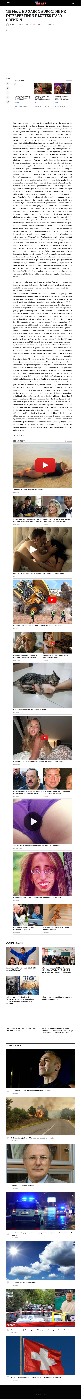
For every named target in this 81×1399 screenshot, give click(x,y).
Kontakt (46, 1394)
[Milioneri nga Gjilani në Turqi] (40, 1163)
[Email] (8, 102)
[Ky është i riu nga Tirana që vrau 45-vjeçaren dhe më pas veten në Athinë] (40, 1308)
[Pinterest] (8, 97)
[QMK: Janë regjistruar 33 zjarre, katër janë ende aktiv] (40, 1116)
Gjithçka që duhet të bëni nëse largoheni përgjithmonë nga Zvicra (37, 1377)
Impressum (38, 1394)
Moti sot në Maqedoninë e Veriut (23, 1282)
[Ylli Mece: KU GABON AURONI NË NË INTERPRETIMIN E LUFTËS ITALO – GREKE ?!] (40, 51)
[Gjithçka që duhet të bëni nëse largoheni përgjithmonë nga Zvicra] (40, 1355)
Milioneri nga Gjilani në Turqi (22, 1185)
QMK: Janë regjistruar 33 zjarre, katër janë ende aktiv (32, 1138)
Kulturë (33, 25)
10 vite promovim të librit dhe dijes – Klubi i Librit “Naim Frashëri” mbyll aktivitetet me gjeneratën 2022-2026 (56, 970)
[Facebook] (8, 83)
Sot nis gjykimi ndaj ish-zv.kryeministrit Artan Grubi (32, 1091)
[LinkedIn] (8, 93)
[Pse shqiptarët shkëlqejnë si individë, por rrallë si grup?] (22, 956)
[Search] (73, 3)
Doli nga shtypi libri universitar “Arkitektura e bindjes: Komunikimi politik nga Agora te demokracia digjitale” (20, 1000)
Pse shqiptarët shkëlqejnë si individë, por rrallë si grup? (21, 969)
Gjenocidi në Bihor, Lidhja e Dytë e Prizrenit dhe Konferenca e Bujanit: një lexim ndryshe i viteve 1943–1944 (57, 1030)
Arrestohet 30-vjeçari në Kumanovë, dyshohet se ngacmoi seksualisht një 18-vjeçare (41, 1234)
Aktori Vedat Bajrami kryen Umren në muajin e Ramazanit (57, 998)
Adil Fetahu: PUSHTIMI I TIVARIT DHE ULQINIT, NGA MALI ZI (21, 1029)
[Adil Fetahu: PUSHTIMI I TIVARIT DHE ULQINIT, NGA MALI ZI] (22, 1016)
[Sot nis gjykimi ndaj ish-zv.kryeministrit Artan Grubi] (40, 1068)
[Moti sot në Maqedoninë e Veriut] (40, 1260)
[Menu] (8, 3)
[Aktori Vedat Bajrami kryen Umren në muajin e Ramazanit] (58, 985)
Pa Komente (42, 25)
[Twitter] (8, 88)
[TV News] (41, 3)
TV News (14, 25)
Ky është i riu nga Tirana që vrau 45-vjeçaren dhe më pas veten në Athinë (40, 1330)
